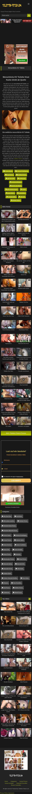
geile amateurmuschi (12, 189)
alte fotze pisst (10, 178)
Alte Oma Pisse (7, 516)
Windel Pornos (18, 592)
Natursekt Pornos (8, 568)
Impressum (11, 793)
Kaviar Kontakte (18, 549)
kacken (24, 189)
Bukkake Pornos (23, 521)
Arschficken (19, 516)
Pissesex (6, 582)
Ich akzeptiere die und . (13, 476)
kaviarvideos (22, 193)
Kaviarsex (18, 554)
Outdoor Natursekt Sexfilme (10, 578)
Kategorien (14, 781)
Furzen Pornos (7, 540)
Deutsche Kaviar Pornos (10, 525)
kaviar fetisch (11, 193)
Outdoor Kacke (7, 573)
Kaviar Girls (6, 549)
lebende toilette (12, 196)
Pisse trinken (25, 578)
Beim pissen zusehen (9, 521)
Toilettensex (6, 592)
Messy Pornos (22, 559)
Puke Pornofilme (17, 582)
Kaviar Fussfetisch (21, 544)
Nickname (7, 460)
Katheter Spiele (20, 540)
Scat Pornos (10, 174)
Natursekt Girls (20, 563)
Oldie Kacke (20, 568)
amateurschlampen (16, 182)
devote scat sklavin (16, 185)
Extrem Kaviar (8, 171)
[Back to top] (27, 789)
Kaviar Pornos (7, 554)
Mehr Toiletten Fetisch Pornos (16, 433)
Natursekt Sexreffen (21, 783)
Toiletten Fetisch (18, 158)
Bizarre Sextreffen (16, 785)
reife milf (22, 196)
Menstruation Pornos (9, 559)
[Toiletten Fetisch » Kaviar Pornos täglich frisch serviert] (13, 5)
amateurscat (22, 178)
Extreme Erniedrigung (22, 171)
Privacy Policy (4, 793)
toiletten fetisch (16, 200)
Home (6, 781)
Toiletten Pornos (22, 174)
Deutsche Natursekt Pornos (10, 530)
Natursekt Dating (8, 563)
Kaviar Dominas (7, 544)
